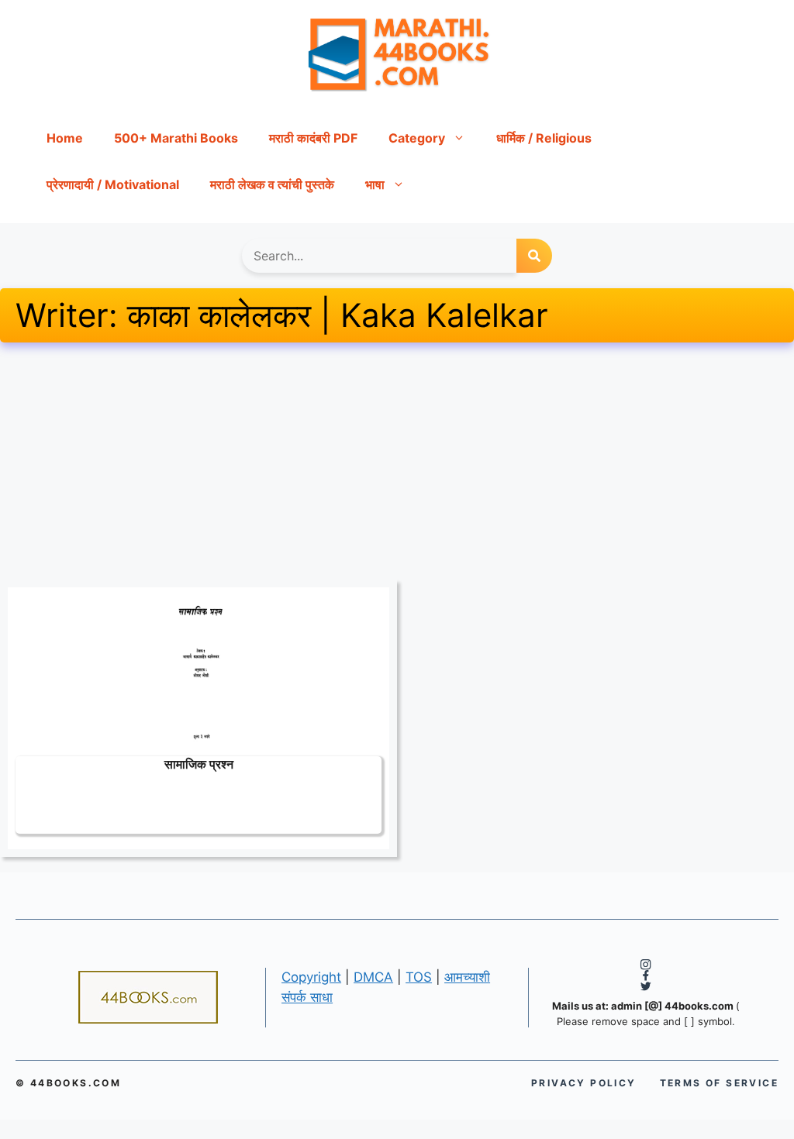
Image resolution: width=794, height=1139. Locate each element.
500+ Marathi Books (176, 138)
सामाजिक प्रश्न (198, 764)
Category (416, 138)
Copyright (311, 977)
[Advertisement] (397, 464)
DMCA (373, 977)
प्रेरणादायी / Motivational (113, 184)
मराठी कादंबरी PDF (313, 138)
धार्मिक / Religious (544, 138)
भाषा (375, 184)
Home (65, 138)
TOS (419, 977)
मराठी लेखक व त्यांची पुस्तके (272, 184)
